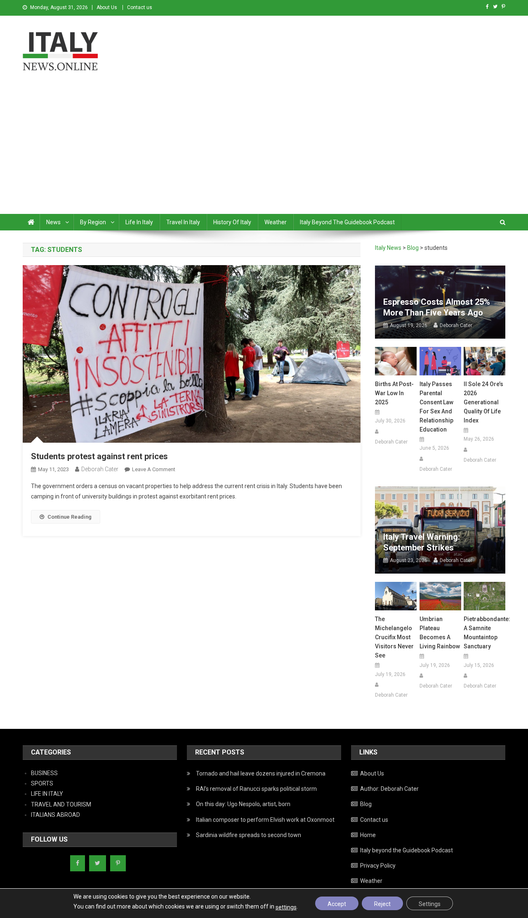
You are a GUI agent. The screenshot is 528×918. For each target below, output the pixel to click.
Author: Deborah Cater (389, 788)
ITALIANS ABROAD (55, 814)
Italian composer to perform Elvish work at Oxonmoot (265, 819)
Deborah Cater (99, 469)
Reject (382, 904)
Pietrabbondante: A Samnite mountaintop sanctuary (484, 633)
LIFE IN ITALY (47, 793)
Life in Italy (139, 222)
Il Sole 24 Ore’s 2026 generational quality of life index (483, 402)
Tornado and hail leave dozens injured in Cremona (260, 773)
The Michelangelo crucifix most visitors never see (394, 637)
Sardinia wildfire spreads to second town (248, 835)
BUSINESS (44, 773)
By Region (93, 222)
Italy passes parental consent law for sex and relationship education (436, 407)
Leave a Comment (153, 469)
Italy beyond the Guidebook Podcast (347, 222)
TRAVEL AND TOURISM (61, 804)
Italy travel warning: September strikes (421, 542)
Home (368, 835)
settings (286, 907)
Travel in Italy (183, 222)
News (53, 222)
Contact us (139, 7)
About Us (107, 7)
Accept (337, 904)
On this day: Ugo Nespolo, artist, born (243, 804)
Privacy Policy (378, 865)
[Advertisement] (264, 152)
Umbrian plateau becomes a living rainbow (440, 633)
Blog (366, 804)
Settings (430, 904)
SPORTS (42, 783)
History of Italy (232, 222)
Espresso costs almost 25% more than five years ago (436, 307)
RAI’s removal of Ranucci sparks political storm (256, 788)
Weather (275, 222)
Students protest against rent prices (99, 456)
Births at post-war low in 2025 (394, 393)
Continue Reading (69, 517)
